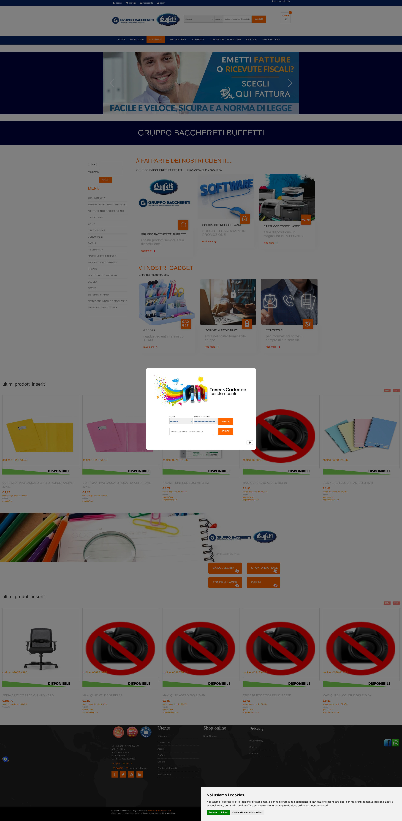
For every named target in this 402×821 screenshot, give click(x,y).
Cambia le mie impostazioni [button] (247, 812)
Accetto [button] (213, 812)
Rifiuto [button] (224, 812)
